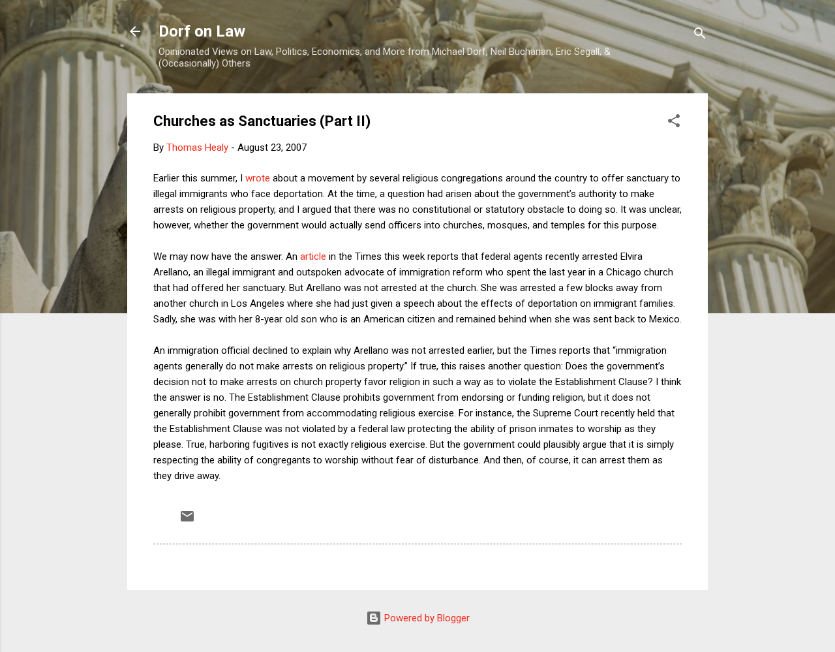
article (313, 256)
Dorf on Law (202, 31)
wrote (257, 178)
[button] (674, 123)
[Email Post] (187, 521)
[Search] (700, 35)
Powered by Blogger (426, 618)
